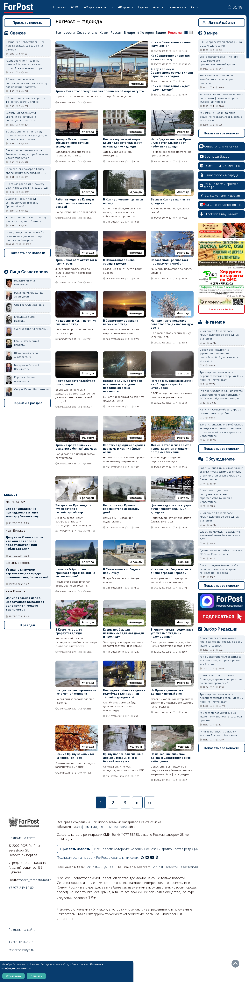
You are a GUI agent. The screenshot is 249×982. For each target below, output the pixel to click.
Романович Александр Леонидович (28, 294)
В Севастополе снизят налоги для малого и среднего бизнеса (27, 219)
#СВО (75, 7)
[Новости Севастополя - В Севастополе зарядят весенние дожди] (124, 292)
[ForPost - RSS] (142, 857)
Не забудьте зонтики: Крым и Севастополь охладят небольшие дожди (171, 143)
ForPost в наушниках (222, 214)
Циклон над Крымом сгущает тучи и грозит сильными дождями (172, 509)
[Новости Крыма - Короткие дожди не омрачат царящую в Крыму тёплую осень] (124, 417)
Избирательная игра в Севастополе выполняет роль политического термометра (25, 603)
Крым (103, 32)
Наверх (236, 964)
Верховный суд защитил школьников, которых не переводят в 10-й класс (21, 116)
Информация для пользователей (102, 827)
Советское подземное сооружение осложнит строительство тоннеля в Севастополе (216, 496)
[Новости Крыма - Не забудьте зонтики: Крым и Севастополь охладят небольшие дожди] (172, 111)
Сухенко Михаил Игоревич (31, 329)
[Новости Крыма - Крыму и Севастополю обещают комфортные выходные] (76, 111)
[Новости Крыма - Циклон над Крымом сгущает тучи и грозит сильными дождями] (172, 477)
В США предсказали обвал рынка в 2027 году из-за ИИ (221, 44)
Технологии (177, 7)
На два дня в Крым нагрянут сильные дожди (76, 322)
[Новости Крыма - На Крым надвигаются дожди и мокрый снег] (172, 662)
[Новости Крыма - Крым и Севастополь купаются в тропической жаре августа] (101, 42)
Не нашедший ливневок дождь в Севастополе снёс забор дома (170, 758)
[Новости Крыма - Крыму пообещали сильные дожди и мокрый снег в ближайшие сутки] (124, 726)
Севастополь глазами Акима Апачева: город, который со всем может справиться (27, 154)
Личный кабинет (222, 22)
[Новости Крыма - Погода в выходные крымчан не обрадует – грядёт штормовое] (172, 353)
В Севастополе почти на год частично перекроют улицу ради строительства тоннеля (26, 135)
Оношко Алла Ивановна (29, 304)
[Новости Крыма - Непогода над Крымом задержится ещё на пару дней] (124, 477)
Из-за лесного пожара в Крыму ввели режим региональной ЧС (26, 171)
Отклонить (13, 976)
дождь (137, 192)
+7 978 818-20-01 (21, 942)
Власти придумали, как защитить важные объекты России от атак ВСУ (220, 535)
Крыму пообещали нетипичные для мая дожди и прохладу (123, 633)
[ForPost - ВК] (147, 857)
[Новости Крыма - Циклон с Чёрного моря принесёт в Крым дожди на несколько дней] (76, 541)
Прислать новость (27, 22)
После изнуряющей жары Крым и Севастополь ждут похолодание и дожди (122, 143)
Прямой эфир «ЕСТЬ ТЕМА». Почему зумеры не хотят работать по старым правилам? (221, 679)
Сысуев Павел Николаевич (31, 389)
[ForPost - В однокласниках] (157, 857)
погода (138, 84)
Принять (36, 976)
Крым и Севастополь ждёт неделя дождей (170, 88)
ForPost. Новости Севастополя (175, 867)
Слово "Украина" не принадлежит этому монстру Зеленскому (22, 512)
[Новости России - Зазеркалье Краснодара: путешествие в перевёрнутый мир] (76, 477)
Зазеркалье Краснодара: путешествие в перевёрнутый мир (73, 509)
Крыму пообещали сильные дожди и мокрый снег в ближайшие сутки (123, 758)
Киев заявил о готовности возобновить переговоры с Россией (217, 79)
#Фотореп (145, 32)
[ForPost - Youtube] (152, 857)
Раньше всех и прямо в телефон (221, 185)
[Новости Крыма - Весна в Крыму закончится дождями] (172, 171)
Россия (116, 32)
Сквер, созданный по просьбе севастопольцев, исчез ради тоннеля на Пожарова (25, 236)
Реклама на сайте (22, 838)
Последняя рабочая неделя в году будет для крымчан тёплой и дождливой (124, 694)
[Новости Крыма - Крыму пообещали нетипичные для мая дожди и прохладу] (124, 601)
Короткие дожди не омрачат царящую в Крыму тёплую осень (124, 449)
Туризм (143, 7)
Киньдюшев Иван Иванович (25, 318)
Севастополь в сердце (221, 175)
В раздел (27, 625)
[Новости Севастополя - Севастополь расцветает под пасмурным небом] (172, 232)
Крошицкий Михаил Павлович (26, 343)
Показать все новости (27, 253)
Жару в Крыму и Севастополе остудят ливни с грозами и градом (172, 73)
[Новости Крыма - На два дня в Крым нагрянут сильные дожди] (76, 292)
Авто (194, 7)
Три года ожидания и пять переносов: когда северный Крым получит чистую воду (221, 375)
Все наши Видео (216, 156)
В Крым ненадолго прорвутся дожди (68, 631)
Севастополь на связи (221, 146)
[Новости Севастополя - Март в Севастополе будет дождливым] (76, 353)
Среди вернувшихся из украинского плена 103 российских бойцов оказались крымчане (219, 355)
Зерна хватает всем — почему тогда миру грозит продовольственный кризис (219, 60)
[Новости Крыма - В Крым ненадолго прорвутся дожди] (76, 601)
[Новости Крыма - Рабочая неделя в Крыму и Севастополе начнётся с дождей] (76, 171)
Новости (59, 7)
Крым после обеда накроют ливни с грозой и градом (171, 571)
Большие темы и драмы (222, 195)
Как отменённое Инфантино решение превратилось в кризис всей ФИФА (221, 116)
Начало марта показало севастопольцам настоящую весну (172, 324)
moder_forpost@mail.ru (36, 880)
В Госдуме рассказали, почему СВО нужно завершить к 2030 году (27, 186)
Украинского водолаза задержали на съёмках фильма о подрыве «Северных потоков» (221, 97)
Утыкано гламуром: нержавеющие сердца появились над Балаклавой (27, 573)
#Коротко (125, 7)
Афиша (158, 7)
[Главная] (18, 5)
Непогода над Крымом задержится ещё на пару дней (121, 509)
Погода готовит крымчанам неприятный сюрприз (75, 692)
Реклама (175, 32)
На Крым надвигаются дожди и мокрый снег (167, 692)
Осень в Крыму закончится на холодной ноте (75, 756)
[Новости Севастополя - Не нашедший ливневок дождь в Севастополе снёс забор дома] (172, 726)
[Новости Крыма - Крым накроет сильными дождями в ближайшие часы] (76, 417)
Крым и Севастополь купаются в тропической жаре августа (99, 91)
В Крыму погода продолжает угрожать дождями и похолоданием (172, 633)
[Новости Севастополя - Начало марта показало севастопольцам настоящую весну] (172, 292)
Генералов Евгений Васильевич (26, 367)
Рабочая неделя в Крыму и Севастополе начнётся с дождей (74, 203)
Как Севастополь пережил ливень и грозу (170, 57)
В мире (129, 32)
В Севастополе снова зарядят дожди (119, 262)
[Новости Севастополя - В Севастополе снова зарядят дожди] (124, 232)
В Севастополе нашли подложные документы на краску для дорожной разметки (26, 83)
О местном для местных (222, 166)
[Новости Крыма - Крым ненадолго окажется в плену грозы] (76, 232)
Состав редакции (186, 849)
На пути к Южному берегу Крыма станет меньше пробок (220, 411)
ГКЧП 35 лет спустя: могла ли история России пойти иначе (218, 733)
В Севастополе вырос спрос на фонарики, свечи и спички (26, 100)
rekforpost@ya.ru (21, 950)
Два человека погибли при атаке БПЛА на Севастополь (221, 552)
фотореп (88, 498)
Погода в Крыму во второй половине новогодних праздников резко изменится (122, 386)
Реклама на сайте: (22, 929)
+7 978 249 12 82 (21, 888)
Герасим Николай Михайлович (25, 282)
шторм (185, 373)
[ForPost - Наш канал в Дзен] (159, 857)
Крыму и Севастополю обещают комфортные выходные (72, 143)
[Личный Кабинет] (230, 7)
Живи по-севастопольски (223, 204)
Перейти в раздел (27, 403)
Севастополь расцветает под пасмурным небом (170, 262)
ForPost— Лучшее (99, 867)
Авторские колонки (128, 849)
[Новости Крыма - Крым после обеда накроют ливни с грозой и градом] (172, 541)
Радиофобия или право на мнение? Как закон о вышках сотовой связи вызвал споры (24, 64)
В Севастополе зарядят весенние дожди (120, 322)
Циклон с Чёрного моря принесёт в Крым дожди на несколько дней (75, 573)
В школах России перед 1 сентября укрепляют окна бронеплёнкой (22, 202)
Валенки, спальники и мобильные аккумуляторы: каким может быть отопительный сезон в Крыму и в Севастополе (221, 430)
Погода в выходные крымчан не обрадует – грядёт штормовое (172, 384)
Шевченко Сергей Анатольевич (26, 355)
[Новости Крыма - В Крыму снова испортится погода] (124, 171)
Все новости (65, 32)
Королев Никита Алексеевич (24, 379)
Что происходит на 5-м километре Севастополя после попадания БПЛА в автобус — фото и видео (221, 394)
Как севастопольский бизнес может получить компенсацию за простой (221, 716)
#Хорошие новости (98, 7)
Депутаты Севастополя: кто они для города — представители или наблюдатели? (25, 543)
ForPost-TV (152, 849)
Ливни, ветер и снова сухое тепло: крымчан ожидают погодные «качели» (171, 449)
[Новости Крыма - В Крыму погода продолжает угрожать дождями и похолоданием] (172, 601)
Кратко (166, 849)
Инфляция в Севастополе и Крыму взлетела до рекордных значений (219, 334)
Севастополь (87, 32)
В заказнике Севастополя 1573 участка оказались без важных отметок (25, 45)
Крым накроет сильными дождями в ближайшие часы (76, 447)
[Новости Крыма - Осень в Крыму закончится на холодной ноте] (76, 726)
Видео (161, 32)
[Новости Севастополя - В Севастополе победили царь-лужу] (124, 541)
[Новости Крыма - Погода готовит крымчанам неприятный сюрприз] (76, 662)
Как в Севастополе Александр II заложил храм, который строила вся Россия (220, 660)
